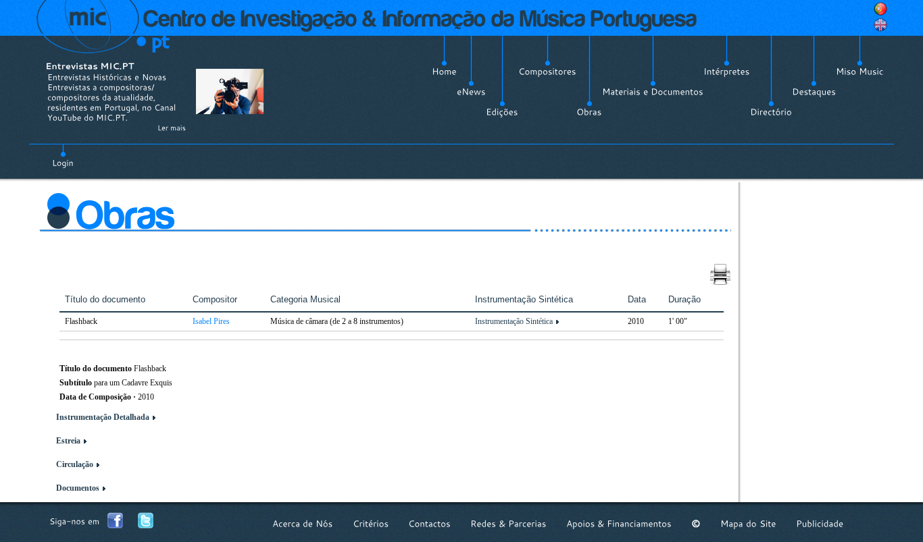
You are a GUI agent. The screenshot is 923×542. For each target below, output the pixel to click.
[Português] (880, 9)
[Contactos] (429, 523)
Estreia (68, 440)
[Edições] (502, 112)
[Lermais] (171, 128)
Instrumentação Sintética (514, 321)
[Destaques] (814, 91)
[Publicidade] (819, 523)
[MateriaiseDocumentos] (652, 91)
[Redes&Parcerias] (508, 523)
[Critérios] (371, 523)
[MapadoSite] (748, 523)
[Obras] (589, 112)
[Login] (63, 155)
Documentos (77, 488)
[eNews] (471, 91)
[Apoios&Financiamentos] (619, 523)
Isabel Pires (211, 321)
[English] (880, 25)
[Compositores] (547, 71)
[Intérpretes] (726, 71)
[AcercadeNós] (302, 523)
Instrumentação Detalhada (102, 417)
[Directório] (771, 112)
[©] (696, 523)
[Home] (444, 71)
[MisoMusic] (860, 71)
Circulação (74, 464)
